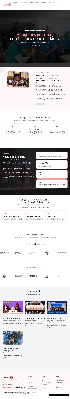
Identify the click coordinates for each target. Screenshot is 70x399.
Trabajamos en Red (34, 2)
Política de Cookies (14, 397)
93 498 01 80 (31, 386)
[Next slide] (68, 66)
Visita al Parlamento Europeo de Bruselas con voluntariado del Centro (56, 320)
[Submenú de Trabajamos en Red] (50, 382)
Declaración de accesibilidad (59, 387)
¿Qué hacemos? (24, 2)
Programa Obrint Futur (57, 129)
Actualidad (51, 2)
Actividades (43, 2)
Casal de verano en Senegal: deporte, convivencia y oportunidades (11, 350)
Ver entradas (35, 362)
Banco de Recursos (12, 129)
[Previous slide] (1, 66)
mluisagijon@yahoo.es (33, 388)
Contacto (57, 2)
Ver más (26, 325)
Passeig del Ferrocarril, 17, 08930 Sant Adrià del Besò (34, 383)
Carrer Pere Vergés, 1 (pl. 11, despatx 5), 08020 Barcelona (34, 380)
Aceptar (64, 394)
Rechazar (54, 394)
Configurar (43, 394)
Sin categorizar (7, 302)
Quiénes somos (16, 2)
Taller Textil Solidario (35, 129)
